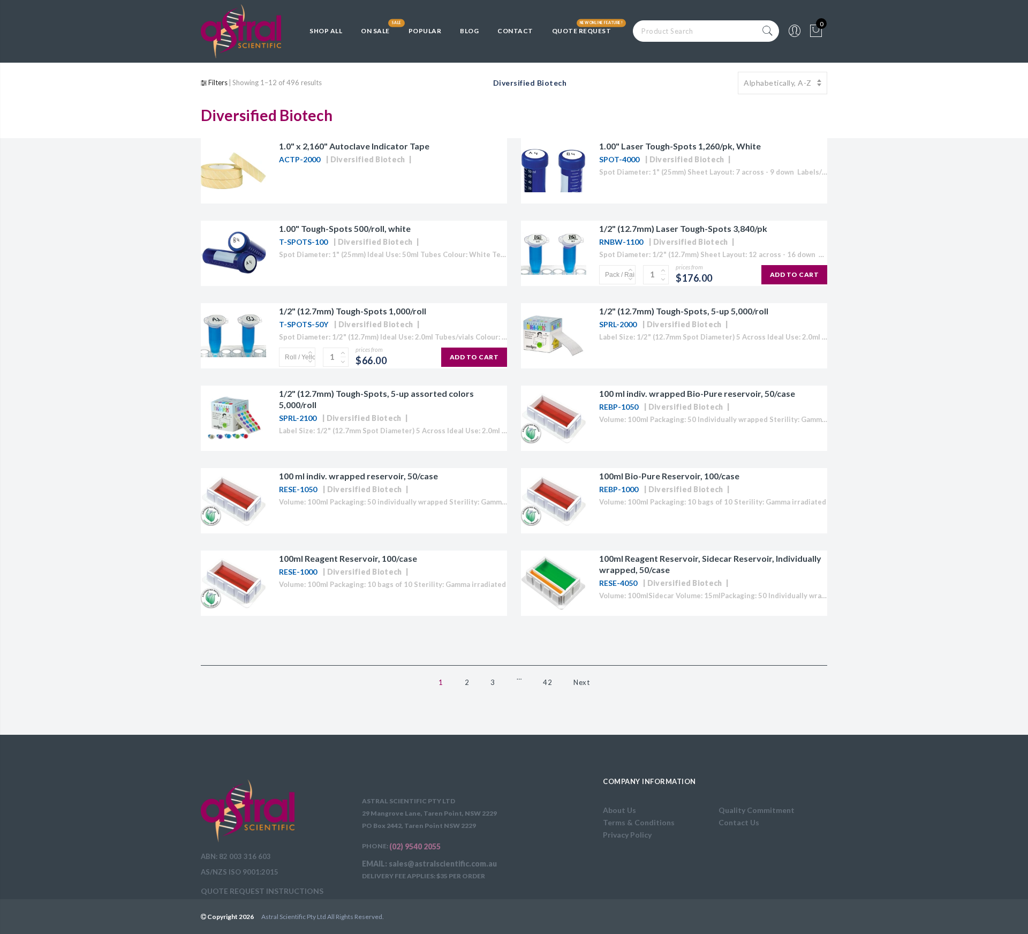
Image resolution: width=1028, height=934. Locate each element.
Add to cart (794, 274)
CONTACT (515, 31)
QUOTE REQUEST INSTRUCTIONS (262, 890)
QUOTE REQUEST (581, 31)
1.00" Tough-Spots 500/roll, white (345, 228)
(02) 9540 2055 (415, 846)
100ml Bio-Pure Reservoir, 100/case (669, 476)
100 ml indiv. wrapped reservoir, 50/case (358, 476)
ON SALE (375, 31)
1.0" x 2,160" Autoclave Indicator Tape (354, 146)
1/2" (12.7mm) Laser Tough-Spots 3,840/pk (683, 228)
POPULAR (425, 31)
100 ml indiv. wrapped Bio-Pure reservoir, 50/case (697, 393)
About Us (619, 810)
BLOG (469, 31)
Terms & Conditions (639, 822)
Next (581, 682)
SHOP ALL (325, 31)
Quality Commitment (757, 810)
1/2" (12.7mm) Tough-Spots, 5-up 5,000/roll (683, 311)
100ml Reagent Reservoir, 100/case (348, 558)
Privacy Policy (627, 834)
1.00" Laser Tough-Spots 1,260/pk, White (680, 146)
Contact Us (739, 822)
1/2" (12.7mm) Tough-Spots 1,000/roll (352, 311)
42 (547, 682)
